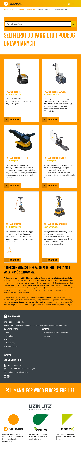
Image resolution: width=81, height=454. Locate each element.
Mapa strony (10, 343)
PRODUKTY (13, 9)
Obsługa (47, 336)
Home (6, 9)
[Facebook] (8, 376)
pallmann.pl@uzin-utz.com (18, 372)
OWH (7, 333)
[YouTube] (5, 376)
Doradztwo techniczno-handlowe (56, 333)
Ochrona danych (12, 346)
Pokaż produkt (14, 119)
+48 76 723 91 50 (12, 360)
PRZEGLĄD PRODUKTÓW (27, 9)
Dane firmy (10, 339)
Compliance (10, 336)
